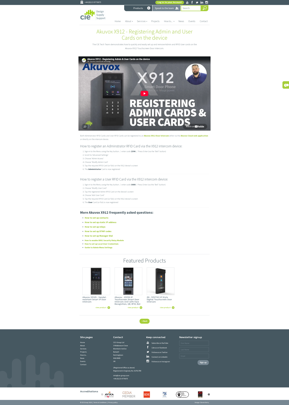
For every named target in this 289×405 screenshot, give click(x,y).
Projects (155, 21)
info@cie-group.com (121, 375)
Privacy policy (113, 402)
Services (83, 349)
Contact (204, 21)
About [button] (128, 21)
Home (119, 21)
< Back (144, 321)
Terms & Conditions (100, 402)
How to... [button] (168, 21)
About (82, 345)
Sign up (203, 362)
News (181, 21)
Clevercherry (204, 402)
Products (138, 8)
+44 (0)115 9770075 (120, 379)
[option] (96, 288)
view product (101, 307)
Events (192, 21)
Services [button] (141, 21)
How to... (83, 355)
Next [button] (209, 394)
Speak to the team (164, 8)
